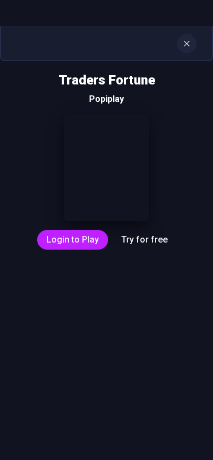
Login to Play (72, 239)
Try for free (144, 239)
